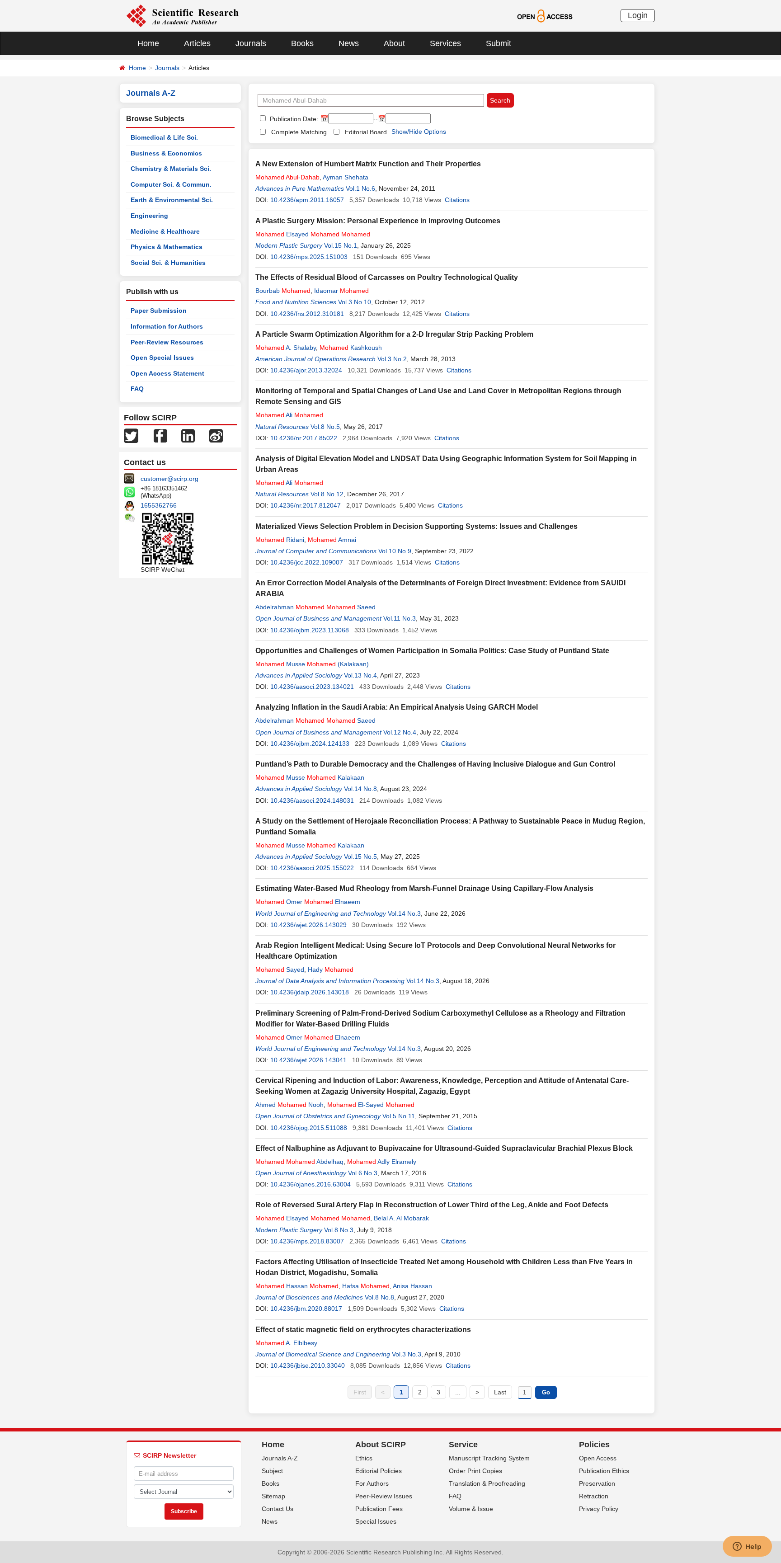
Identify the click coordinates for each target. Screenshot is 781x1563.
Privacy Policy (598, 1508)
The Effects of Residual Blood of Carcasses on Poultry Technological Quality (386, 277)
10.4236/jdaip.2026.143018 (309, 992)
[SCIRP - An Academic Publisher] (182, 15)
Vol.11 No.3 (399, 618)
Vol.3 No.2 (392, 359)
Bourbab (283, 290)
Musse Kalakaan (309, 777)
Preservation (597, 1483)
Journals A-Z (280, 1458)
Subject (272, 1470)
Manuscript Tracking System (489, 1458)
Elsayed (312, 234)
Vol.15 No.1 (340, 245)
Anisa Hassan (412, 1286)
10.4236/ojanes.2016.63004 (310, 1184)
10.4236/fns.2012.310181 (307, 313)
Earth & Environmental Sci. (172, 199)
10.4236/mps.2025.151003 (309, 256)
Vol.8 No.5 (325, 426)
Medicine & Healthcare (165, 231)
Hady (330, 969)
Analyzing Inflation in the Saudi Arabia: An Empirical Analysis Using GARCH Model (396, 707)
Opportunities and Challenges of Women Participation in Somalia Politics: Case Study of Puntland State (432, 650)
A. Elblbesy (286, 1342)
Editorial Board (366, 132)
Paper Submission (159, 310)
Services (445, 43)
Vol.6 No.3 (362, 1173)
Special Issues (375, 1521)
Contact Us (277, 1508)
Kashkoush (351, 347)
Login (638, 15)
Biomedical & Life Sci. (164, 137)
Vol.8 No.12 (327, 494)
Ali (289, 415)
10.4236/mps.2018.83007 (307, 1241)
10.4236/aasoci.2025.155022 (312, 867)
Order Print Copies (475, 1470)
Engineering (149, 215)
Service (463, 1444)
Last (500, 1392)
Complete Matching (299, 132)
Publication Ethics (604, 1470)
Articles (197, 43)
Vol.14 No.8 (360, 788)
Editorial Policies (378, 1470)
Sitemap (273, 1496)
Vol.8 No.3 (338, 1229)
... (458, 1392)
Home (148, 43)
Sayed (279, 969)
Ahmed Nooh (289, 1104)
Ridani (279, 539)
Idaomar (341, 290)
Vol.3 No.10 (354, 302)
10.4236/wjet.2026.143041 (308, 1060)
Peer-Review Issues (383, 1496)
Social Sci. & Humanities (168, 262)
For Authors (372, 1483)
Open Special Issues (162, 357)
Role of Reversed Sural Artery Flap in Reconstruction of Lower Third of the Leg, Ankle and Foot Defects (431, 1205)
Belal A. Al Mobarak (401, 1218)
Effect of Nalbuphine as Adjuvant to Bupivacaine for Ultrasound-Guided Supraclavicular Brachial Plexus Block (444, 1148)
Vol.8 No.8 (379, 1297)
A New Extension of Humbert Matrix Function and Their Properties (368, 164)
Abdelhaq (299, 1161)
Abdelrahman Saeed (315, 607)
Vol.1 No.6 (360, 188)
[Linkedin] (188, 435)
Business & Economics (166, 153)
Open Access (597, 1458)
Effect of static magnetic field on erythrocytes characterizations (363, 1329)
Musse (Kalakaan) (312, 664)
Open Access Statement (167, 373)
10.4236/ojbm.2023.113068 (309, 630)
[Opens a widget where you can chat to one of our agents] (747, 1547)
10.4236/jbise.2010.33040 (307, 1365)
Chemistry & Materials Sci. (171, 168)
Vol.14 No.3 (404, 913)
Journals (250, 43)
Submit (498, 43)
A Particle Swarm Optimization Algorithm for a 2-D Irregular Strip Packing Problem (394, 334)
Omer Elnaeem (307, 901)
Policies (594, 1444)
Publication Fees (379, 1508)
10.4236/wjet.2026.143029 (308, 924)
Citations (457, 199)
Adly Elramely (381, 1161)
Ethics (363, 1458)
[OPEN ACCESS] (545, 15)
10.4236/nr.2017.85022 (303, 438)
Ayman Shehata (345, 177)
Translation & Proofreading (487, 1483)
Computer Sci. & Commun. (171, 184)
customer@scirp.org (169, 478)
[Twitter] (131, 435)
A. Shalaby (285, 347)
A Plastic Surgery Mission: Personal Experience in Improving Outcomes (377, 221)
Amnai (332, 539)
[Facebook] (160, 435)
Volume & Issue (471, 1508)
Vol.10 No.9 (394, 551)
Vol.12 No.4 (399, 732)
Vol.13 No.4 (360, 675)
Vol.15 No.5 (360, 856)
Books (302, 43)
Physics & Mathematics (166, 246)
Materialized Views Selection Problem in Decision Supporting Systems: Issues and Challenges (416, 526)
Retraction (593, 1496)
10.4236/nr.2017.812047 (305, 505)
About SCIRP (380, 1444)
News (349, 43)
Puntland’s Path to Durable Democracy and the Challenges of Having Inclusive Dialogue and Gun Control (435, 764)
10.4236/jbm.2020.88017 (306, 1308)
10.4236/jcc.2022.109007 (306, 562)
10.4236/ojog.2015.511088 (308, 1127)
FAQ (137, 388)
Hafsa (366, 1286)
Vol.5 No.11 (398, 1116)
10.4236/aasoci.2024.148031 (312, 800)
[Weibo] (216, 435)
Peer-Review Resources (167, 342)
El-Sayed (370, 1104)
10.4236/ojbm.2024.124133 (309, 743)
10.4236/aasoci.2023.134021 (312, 686)
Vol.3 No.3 (406, 1354)
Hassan (297, 1286)
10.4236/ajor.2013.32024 (306, 370)
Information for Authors (167, 326)
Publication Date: (293, 118)
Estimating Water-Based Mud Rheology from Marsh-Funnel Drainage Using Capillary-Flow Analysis (424, 888)
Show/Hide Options (418, 131)
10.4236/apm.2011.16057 (307, 199)
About (394, 43)
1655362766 (159, 505)
